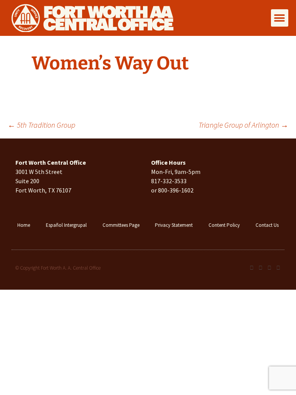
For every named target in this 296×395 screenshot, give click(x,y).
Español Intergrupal (66, 225)
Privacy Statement (174, 225)
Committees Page (121, 225)
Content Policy (224, 225)
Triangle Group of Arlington (243, 125)
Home (23, 225)
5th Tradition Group (41, 125)
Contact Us (267, 225)
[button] (279, 18)
